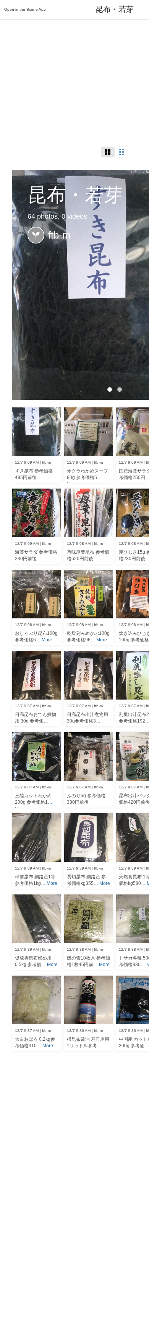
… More (44, 640)
